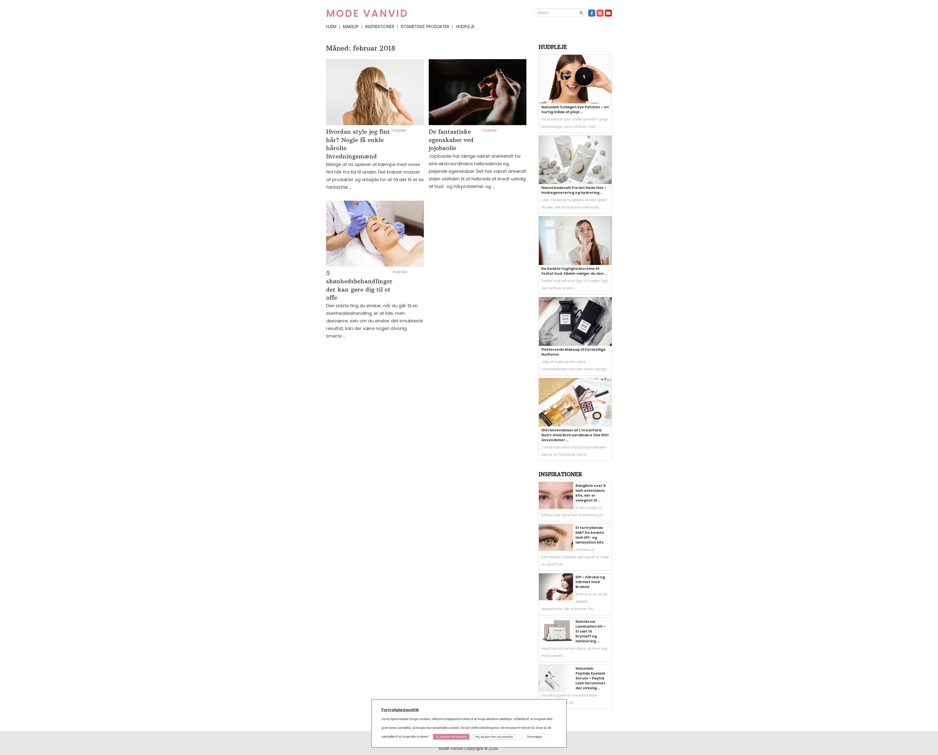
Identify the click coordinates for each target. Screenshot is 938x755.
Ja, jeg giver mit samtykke (451, 736)
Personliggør (534, 736)
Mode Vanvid (367, 13)
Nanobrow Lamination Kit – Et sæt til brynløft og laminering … (591, 631)
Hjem (331, 27)
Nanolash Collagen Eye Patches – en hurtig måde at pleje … (575, 109)
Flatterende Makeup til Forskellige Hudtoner (573, 352)
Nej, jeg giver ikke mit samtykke (494, 736)
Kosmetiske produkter (425, 27)
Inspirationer (379, 27)
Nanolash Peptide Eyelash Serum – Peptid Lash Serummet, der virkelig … (591, 678)
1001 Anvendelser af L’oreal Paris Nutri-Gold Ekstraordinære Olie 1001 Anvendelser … (574, 435)
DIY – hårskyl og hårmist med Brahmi (590, 582)
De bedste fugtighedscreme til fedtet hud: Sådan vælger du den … (574, 271)
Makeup (351, 27)
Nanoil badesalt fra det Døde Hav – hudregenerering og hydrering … (574, 190)
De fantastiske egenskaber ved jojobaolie (451, 140)
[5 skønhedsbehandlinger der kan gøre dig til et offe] (375, 234)
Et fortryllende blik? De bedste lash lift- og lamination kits (590, 535)
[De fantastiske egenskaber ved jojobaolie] (477, 92)
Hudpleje (465, 27)
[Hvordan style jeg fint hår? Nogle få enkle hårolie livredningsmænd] (375, 92)
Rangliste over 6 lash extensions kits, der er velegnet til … (591, 493)
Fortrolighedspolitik (400, 710)
